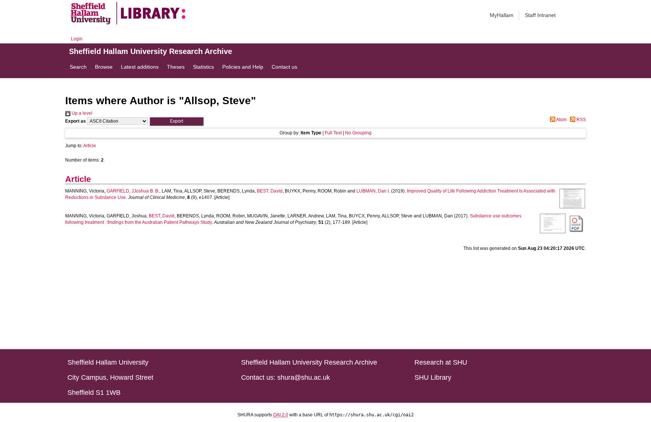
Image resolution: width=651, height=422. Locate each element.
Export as (75, 121)
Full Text (333, 133)
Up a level (81, 113)
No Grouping (358, 133)
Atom (561, 119)
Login (77, 39)
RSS (580, 119)
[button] (176, 121)
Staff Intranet (540, 15)
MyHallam (501, 15)
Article (89, 145)
